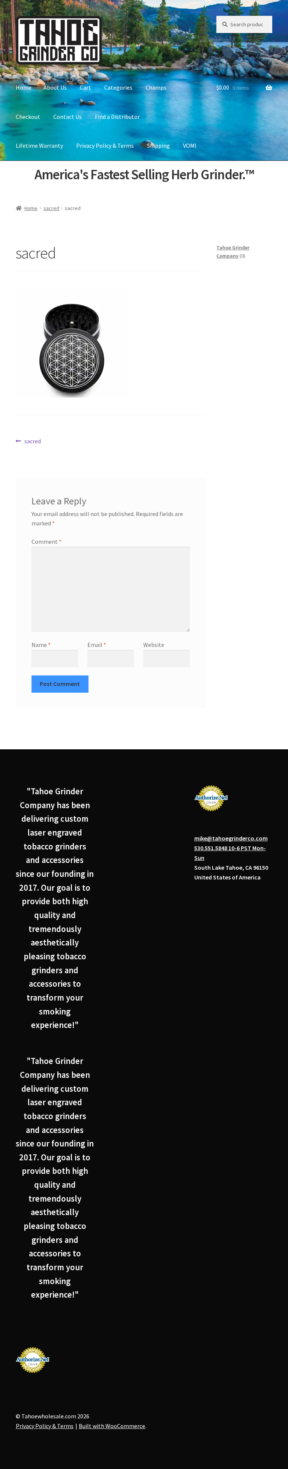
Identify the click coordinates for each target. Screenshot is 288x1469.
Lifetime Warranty (39, 145)
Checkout (28, 116)
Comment (47, 541)
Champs (156, 87)
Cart (85, 87)
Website (153, 644)
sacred (51, 208)
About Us (55, 87)
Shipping (158, 145)
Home (24, 87)
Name (41, 644)
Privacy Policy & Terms (105, 145)
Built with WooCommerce (112, 1426)
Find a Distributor (117, 116)
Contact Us (67, 116)
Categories (118, 87)
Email (96, 644)
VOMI (189, 145)
